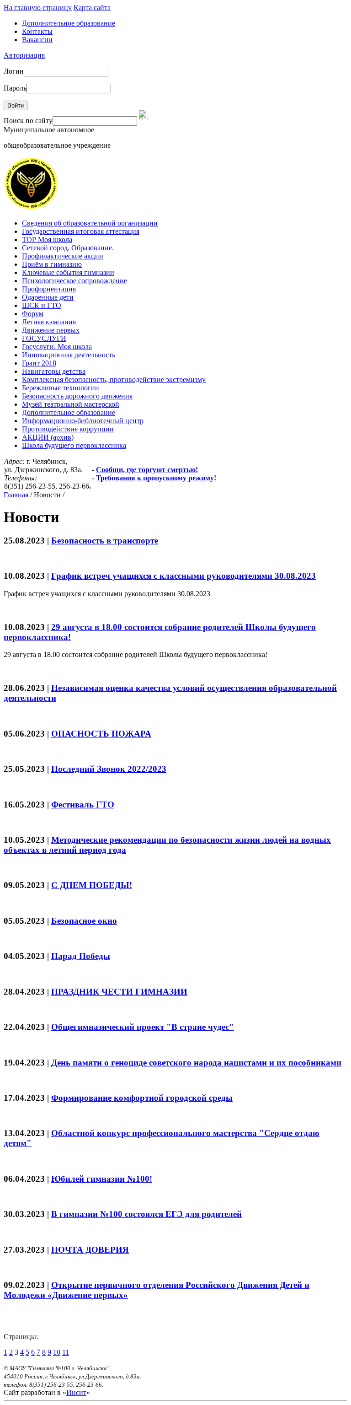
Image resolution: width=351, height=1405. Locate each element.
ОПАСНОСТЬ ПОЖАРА (101, 733)
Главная (16, 495)
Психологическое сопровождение (74, 281)
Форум (32, 314)
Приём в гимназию (52, 264)
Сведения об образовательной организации (90, 223)
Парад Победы (80, 956)
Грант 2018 (39, 363)
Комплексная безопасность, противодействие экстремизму (114, 379)
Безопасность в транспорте (104, 540)
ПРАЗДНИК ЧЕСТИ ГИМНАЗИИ (119, 991)
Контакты (37, 31)
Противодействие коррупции (68, 429)
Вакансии (37, 39)
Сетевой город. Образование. (68, 248)
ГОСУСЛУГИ (44, 338)
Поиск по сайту (28, 120)
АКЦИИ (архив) (48, 437)
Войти (15, 105)
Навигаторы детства (53, 371)
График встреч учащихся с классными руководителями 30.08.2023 (183, 576)
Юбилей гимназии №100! (101, 1179)
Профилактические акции (62, 256)
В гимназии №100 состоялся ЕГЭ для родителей (146, 1214)
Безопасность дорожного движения (77, 396)
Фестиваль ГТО (82, 804)
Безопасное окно (84, 921)
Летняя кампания (49, 322)
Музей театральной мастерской (70, 404)
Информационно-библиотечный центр (83, 421)
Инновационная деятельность (68, 355)
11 (65, 1352)
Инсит (76, 1392)
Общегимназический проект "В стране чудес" (142, 1027)
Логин (14, 71)
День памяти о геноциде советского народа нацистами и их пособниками (196, 1062)
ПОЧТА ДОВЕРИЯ (90, 1249)
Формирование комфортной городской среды (142, 1098)
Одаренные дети (48, 297)
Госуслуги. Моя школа (57, 346)
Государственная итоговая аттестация (80, 231)
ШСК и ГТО (41, 305)
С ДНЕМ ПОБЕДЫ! (91, 885)
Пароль (15, 88)
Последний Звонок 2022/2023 (108, 769)
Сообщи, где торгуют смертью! (147, 470)
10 (56, 1352)
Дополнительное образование (68, 23)
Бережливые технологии (60, 388)
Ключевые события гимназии (68, 272)
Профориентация (49, 289)
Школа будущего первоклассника (74, 445)
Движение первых (51, 330)
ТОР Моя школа (47, 239)
